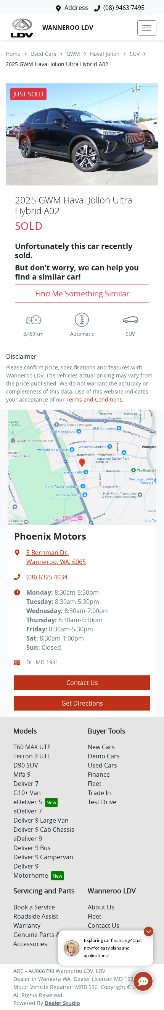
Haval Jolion (105, 53)
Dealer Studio (62, 1003)
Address (76, 7)
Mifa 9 (22, 774)
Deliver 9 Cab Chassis (43, 829)
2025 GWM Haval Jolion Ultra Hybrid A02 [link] (57, 64)
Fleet (94, 783)
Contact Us (82, 682)
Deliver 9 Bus (32, 848)
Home (13, 53)
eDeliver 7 (27, 811)
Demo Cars (104, 756)
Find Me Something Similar (82, 293)
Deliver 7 (26, 783)
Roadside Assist (35, 916)
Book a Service (34, 907)
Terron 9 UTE (32, 756)
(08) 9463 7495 (124, 7)
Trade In (99, 793)
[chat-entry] (143, 981)
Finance (99, 774)
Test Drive (102, 802)
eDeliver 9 (27, 838)
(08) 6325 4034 (47, 577)
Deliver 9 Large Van (41, 820)
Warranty (26, 925)
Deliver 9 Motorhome (30, 871)
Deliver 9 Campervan (43, 857)
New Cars (101, 747)
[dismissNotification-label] (148, 931)
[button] (146, 28)
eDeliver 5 (27, 802)
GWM (73, 53)
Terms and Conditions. (95, 399)
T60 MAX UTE (32, 747)
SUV (135, 53)
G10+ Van (27, 793)
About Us (101, 907)
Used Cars (43, 53)
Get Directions (82, 703)
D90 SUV (25, 765)
